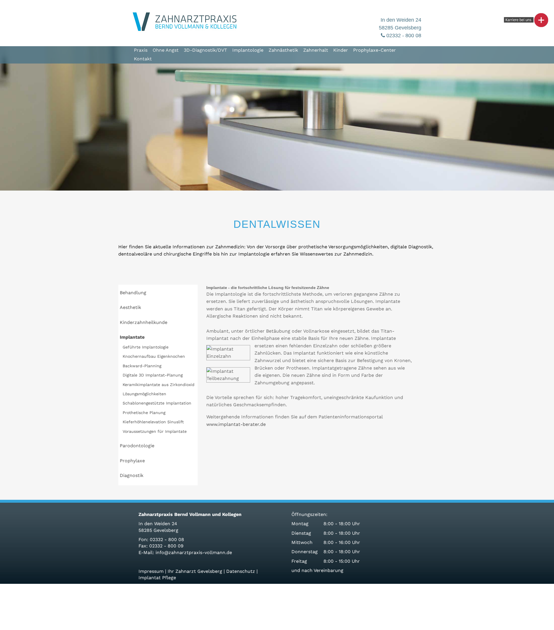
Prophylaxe (132, 460)
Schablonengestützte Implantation (157, 403)
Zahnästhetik (283, 50)
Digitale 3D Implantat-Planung (153, 375)
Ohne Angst (166, 50)
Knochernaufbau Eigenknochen (154, 356)
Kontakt (143, 58)
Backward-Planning (142, 366)
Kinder (340, 50)
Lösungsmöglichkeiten (144, 394)
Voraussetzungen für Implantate (155, 431)
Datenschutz (240, 571)
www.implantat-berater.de (236, 424)
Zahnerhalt (315, 50)
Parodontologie (137, 445)
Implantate (132, 337)
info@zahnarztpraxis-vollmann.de (194, 552)
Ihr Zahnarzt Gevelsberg (195, 571)
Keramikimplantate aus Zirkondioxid (158, 384)
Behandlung (133, 292)
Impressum (151, 571)
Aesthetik (130, 307)
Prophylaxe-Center (374, 50)
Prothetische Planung (144, 412)
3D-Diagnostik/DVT (205, 50)
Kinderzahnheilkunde (143, 322)
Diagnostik (131, 475)
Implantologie (247, 50)
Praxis (140, 50)
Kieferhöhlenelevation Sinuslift (153, 422)
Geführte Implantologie (146, 347)
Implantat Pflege (157, 577)
